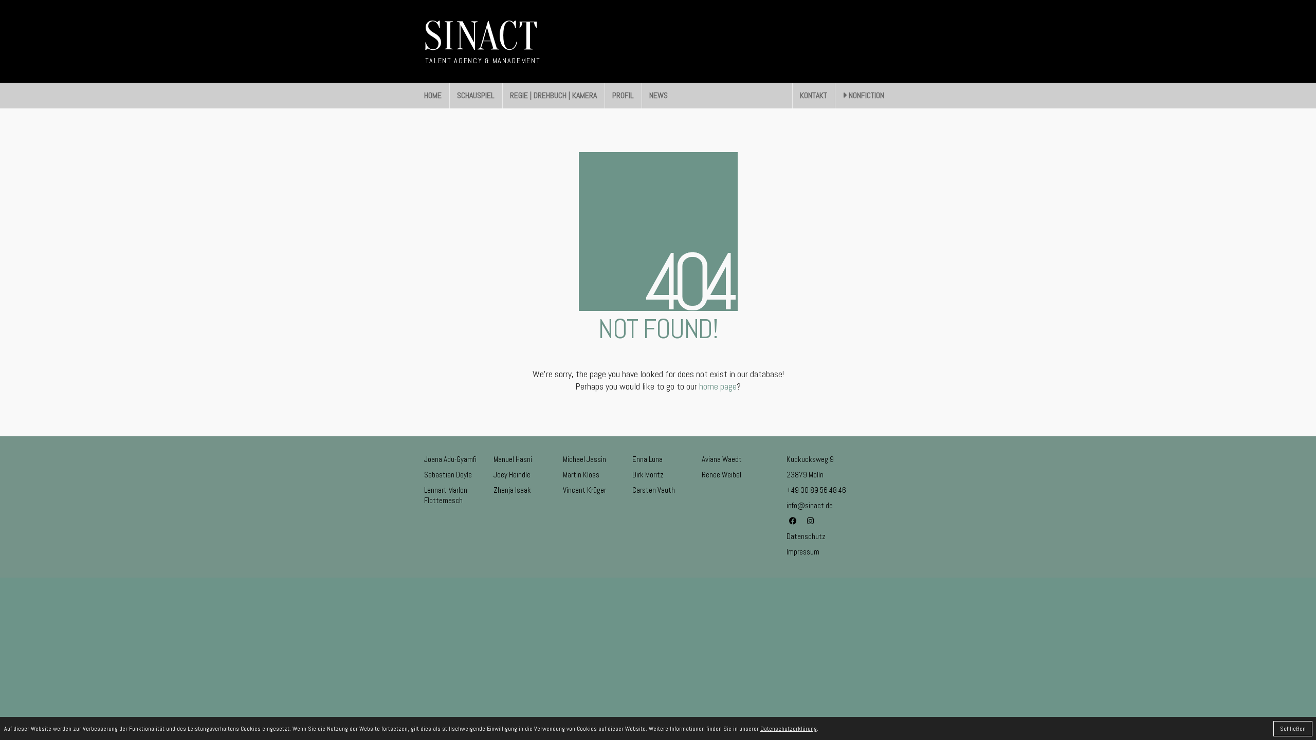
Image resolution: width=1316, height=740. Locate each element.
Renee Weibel (721, 474)
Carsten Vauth (653, 490)
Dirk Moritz (648, 474)
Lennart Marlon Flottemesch (445, 495)
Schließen (1293, 729)
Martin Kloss (581, 474)
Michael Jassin (584, 459)
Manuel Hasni (513, 459)
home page (718, 386)
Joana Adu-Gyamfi (450, 459)
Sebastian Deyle (448, 474)
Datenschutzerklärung (788, 729)
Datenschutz (806, 536)
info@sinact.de (810, 505)
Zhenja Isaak (512, 490)
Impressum (803, 552)
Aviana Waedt (722, 459)
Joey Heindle (512, 474)
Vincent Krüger (584, 490)
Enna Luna (647, 459)
